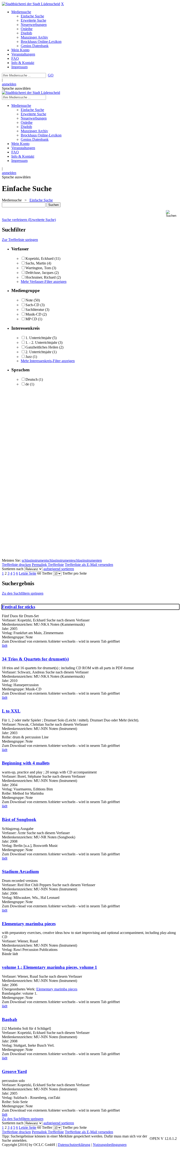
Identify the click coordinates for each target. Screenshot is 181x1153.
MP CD (31, 319)
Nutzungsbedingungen (110, 1145)
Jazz (28, 357)
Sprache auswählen (16, 88)
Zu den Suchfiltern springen (22, 593)
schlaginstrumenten (87, 560)
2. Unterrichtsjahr (38, 352)
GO (50, 75)
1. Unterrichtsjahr (38, 338)
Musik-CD (33, 314)
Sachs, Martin (35, 263)
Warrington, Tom (38, 268)
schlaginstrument (34, 560)
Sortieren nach (12, 569)
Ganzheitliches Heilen (41, 347)
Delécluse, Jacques (39, 273)
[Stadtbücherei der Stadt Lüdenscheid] (31, 4)
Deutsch (31, 379)
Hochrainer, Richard (40, 277)
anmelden (9, 84)
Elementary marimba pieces (29, 923)
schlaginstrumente (60, 560)
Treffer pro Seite (74, 573)
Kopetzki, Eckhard (39, 258)
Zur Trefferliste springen (20, 240)
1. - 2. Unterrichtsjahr (41, 342)
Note (29, 300)
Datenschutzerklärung (74, 1145)
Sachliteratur (34, 310)
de (27, 384)
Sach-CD (32, 305)
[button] (172, 213)
